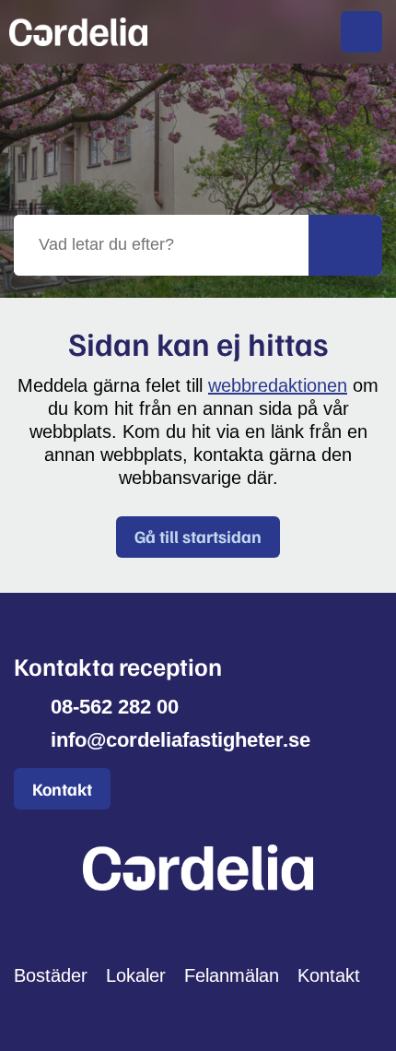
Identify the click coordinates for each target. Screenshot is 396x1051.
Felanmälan (231, 975)
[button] (345, 245)
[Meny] (361, 32)
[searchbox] (161, 245)
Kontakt (62, 788)
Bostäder (50, 975)
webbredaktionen (277, 385)
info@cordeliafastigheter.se (180, 739)
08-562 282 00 (115, 706)
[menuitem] (361, 32)
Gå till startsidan (198, 536)
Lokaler (136, 975)
